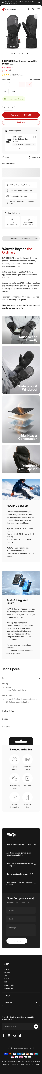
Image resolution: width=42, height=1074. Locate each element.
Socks (6, 979)
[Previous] (3, 2)
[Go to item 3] (17, 53)
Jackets (7, 972)
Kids (5, 982)
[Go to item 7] (27, 53)
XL (5, 91)
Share (7, 157)
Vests (6, 975)
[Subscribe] (36, 1026)
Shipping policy (35, 1064)
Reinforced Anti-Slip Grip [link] (27, 467)
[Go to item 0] (12, 53)
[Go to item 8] (30, 53)
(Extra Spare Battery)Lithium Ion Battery (20, 139)
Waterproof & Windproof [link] (27, 387)
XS (14, 84)
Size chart (36, 80)
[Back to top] (5, 238)
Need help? (36, 157)
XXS (5, 84)
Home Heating (9, 985)
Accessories (8, 988)
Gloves (6, 969)
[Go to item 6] (25, 53)
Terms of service (25, 1064)
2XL (13, 91)
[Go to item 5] (22, 53)
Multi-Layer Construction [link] (27, 437)
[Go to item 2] (14, 53)
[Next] (39, 2)
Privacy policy (15, 1064)
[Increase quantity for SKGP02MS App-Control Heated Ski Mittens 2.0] (12, 107)
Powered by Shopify (33, 1061)
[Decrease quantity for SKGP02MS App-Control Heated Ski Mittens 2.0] (4, 107)
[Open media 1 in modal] (36, 16)
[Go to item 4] (19, 53)
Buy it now (21, 122)
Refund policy (6, 1064)
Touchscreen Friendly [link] (28, 338)
